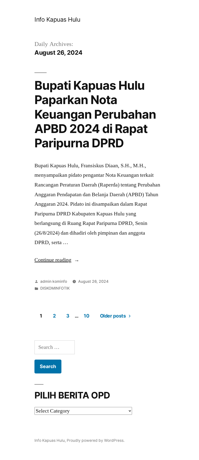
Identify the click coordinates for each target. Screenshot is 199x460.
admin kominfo (53, 281)
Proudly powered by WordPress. (95, 440)
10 (86, 316)
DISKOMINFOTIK (55, 288)
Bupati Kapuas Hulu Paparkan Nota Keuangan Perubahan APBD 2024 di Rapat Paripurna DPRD (95, 114)
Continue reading (56, 260)
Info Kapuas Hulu (57, 19)
